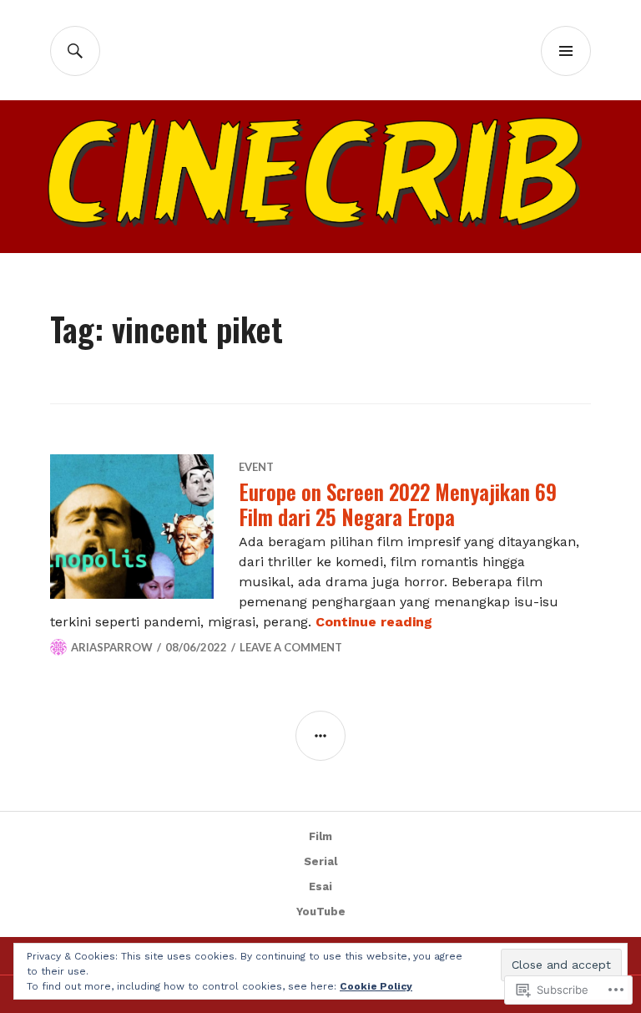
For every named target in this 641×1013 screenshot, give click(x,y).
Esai (320, 886)
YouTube (321, 911)
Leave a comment (291, 647)
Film (320, 836)
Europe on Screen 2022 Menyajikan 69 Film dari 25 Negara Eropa (398, 504)
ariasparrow (112, 647)
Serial (320, 861)
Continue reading (373, 622)
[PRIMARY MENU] (566, 51)
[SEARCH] (75, 51)
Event (256, 467)
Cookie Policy (376, 986)
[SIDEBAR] (320, 736)
